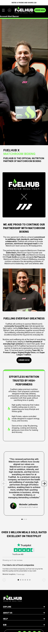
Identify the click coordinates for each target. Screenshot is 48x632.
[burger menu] (3, 10)
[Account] (9, 10)
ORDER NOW (40, 10)
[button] (22, 519)
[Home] (24, 10)
